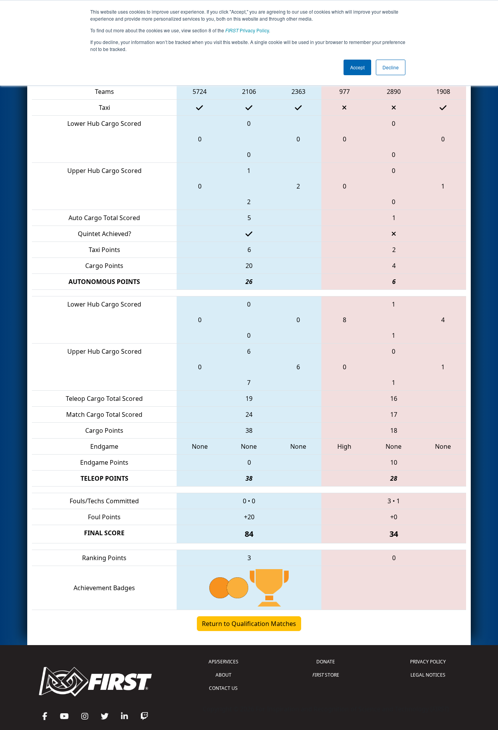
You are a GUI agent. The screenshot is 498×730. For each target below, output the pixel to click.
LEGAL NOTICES (427, 675)
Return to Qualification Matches (249, 623)
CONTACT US (223, 688)
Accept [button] (357, 67)
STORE (325, 675)
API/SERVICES (223, 661)
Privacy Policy (247, 30)
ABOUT (223, 675)
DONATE (325, 661)
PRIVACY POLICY (428, 661)
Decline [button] (390, 67)
